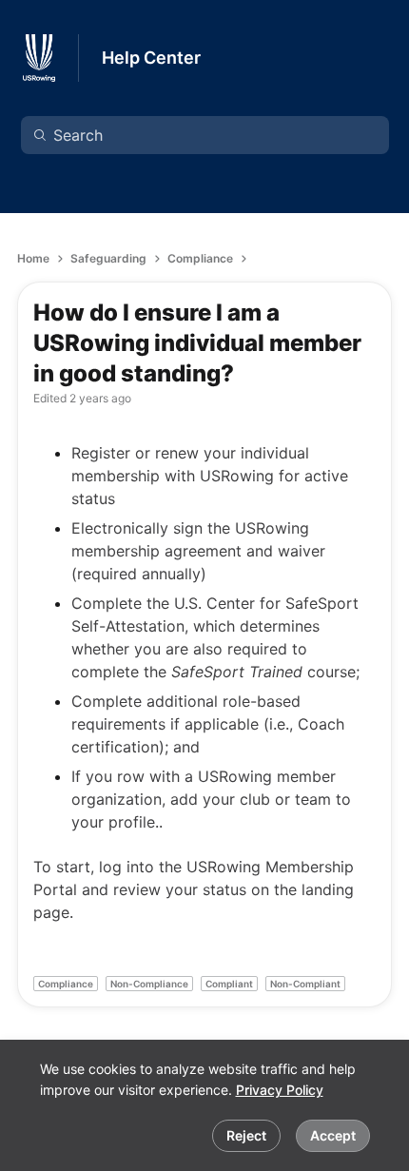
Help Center (151, 58)
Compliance (200, 258)
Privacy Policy (279, 1090)
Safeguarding (108, 258)
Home (33, 258)
